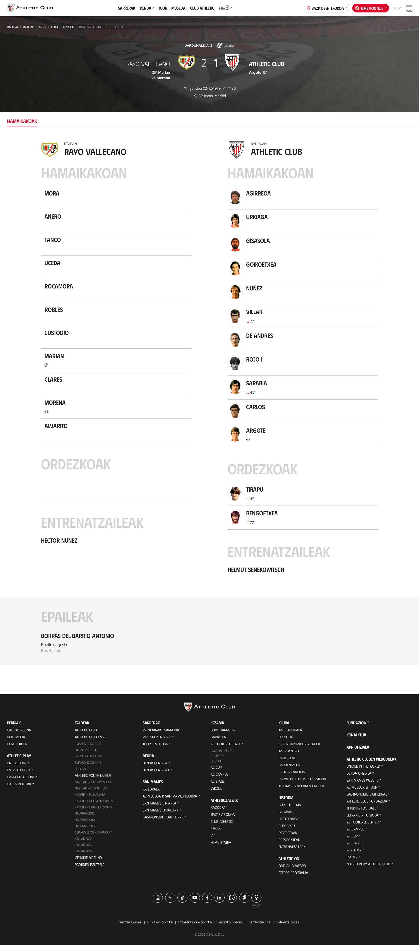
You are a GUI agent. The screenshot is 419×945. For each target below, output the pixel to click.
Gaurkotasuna (19, 730)
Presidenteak (289, 839)
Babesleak (287, 758)
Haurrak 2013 (84, 826)
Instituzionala (290, 730)
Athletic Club (48, 27)
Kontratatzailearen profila (301, 786)
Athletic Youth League (93, 775)
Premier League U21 (88, 756)
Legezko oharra (229, 922)
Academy (354, 850)
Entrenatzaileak (291, 846)
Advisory (217, 756)
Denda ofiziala (155, 763)
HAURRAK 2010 (85, 820)
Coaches (217, 761)
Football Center (222, 751)
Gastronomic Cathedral (163, 817)
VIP (213, 835)
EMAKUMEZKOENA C (88, 762)
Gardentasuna (290, 765)
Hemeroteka (17, 744)
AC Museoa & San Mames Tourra (170, 796)
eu (395, 8)
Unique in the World (363, 766)
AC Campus (219, 774)
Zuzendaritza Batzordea (299, 744)
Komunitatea (221, 842)
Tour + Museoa (155, 744)
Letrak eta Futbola (362, 815)
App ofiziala (358, 746)
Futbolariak (288, 818)
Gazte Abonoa (223, 814)
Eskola (216, 788)
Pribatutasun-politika (195, 922)
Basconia (82, 769)
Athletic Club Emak (90, 737)
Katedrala (151, 789)
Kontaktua (356, 734)
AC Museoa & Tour (362, 787)
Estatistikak (287, 832)
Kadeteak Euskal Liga (90, 794)
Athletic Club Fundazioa (367, 801)
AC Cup (216, 767)
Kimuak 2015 (83, 851)
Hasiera (12, 27)
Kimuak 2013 (83, 845)
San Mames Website (362, 780)
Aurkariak (286, 825)
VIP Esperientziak (156, 737)
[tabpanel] (209, 402)
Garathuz (219, 737)
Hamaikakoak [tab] (22, 121)
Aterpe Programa (293, 872)
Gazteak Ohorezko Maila (93, 782)
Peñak (215, 828)
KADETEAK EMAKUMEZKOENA (94, 807)
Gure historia (289, 805)
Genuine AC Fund (88, 857)
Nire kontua (372, 8)
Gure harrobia (223, 730)
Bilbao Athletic (86, 750)
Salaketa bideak (288, 922)
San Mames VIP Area (159, 803)
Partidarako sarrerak (161, 730)
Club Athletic (222, 821)
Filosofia (285, 737)
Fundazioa (356, 722)
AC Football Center (227, 744)
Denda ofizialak (156, 770)
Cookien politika (160, 922)
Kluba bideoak (19, 784)
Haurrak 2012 (84, 813)
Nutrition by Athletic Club (368, 864)
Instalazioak (288, 751)
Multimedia (16, 737)
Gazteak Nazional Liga (91, 788)
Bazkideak (219, 807)
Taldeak (28, 27)
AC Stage (218, 781)
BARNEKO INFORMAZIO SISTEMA (302, 779)
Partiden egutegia (90, 864)
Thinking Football (361, 808)
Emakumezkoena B (88, 744)
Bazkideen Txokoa (327, 8)
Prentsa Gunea (130, 922)
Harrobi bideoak (21, 777)
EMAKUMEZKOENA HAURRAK (93, 832)
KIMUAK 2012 (83, 838)
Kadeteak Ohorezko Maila (94, 801)
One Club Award (292, 865)
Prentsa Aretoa (291, 772)
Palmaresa (287, 812)
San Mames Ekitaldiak (160, 810)
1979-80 (68, 27)
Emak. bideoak (18, 770)
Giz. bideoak (17, 763)
